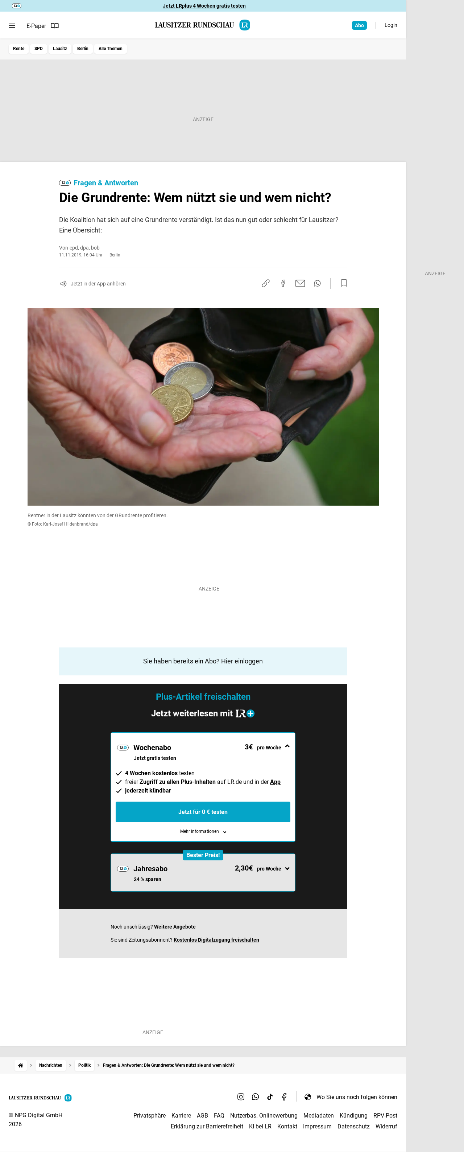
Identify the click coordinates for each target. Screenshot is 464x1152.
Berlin (82, 48)
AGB (202, 1115)
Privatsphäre (149, 1115)
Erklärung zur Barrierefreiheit (207, 1126)
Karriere (181, 1115)
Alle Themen (111, 48)
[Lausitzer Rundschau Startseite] (203, 25)
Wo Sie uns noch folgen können (356, 1097)
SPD (38, 48)
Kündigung (354, 1115)
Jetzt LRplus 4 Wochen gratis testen (204, 6)
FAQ (219, 1115)
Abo (359, 25)
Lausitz (60, 48)
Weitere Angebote (175, 927)
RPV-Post (385, 1115)
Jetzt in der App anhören (98, 284)
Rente (18, 48)
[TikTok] (270, 1097)
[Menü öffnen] (12, 25)
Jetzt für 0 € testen (203, 812)
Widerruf (386, 1126)
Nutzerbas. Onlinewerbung (264, 1115)
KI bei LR (260, 1126)
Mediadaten (318, 1115)
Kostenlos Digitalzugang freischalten (216, 940)
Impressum (317, 1126)
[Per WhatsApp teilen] (317, 283)
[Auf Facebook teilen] (283, 283)
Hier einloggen (242, 661)
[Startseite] (20, 1065)
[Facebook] (284, 1097)
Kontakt (287, 1126)
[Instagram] (241, 1097)
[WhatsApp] (255, 1097)
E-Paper (36, 25)
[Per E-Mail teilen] (300, 283)
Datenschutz (353, 1126)
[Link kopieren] (265, 283)
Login (391, 25)
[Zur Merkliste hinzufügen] (342, 283)
